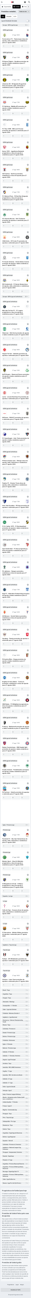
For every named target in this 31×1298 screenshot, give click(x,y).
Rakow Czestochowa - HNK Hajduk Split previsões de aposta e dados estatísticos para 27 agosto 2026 (15, 749)
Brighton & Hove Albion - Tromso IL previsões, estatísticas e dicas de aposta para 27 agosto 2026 (15, 683)
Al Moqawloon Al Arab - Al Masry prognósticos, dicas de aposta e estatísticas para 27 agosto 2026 (12, 885)
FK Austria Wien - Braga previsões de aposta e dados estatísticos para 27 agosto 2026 (14, 661)
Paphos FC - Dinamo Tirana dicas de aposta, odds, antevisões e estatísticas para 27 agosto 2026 (14, 484)
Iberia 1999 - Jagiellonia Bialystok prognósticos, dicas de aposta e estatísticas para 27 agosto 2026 (13, 153)
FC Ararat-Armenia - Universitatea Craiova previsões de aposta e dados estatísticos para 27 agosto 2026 (15, 263)
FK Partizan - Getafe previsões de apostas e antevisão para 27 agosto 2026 (15, 793)
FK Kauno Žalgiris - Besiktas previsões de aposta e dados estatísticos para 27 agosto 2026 (15, 63)
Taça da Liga (6, 950)
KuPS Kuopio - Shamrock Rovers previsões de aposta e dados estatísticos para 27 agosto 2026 (15, 376)
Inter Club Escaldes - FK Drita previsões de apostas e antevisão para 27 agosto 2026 (15, 506)
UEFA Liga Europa (7, 30)
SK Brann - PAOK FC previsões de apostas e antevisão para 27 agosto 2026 (15, 418)
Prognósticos (10, 1284)
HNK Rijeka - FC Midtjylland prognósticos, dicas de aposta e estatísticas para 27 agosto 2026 (15, 705)
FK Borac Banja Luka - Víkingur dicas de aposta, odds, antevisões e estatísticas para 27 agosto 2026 (15, 462)
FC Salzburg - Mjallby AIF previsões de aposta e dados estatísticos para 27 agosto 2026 (14, 108)
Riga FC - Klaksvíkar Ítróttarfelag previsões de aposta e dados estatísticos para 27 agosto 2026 (15, 595)
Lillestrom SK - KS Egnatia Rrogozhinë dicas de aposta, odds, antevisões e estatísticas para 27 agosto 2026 (14, 85)
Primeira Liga (6, 830)
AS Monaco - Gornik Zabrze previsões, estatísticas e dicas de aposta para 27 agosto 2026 (14, 617)
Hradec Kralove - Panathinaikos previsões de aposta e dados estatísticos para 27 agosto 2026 (15, 771)
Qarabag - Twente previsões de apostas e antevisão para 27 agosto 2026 (15, 639)
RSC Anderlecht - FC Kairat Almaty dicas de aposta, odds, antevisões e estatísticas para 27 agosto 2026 (15, 286)
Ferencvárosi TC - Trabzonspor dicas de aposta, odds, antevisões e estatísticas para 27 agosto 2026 (15, 40)
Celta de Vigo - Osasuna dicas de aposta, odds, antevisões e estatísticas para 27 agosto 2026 (15, 911)
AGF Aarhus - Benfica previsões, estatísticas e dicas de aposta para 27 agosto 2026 (14, 175)
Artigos (22, 1284)
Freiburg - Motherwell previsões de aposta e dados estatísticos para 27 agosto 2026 (15, 727)
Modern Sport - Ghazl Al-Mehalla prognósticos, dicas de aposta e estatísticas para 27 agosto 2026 (12, 863)
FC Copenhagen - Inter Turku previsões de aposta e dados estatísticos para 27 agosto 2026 (15, 440)
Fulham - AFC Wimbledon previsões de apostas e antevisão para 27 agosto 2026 (15, 959)
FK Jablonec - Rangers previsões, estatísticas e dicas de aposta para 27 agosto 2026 (14, 573)
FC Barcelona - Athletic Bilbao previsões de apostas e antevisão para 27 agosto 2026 (15, 934)
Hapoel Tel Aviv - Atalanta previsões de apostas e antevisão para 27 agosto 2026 (15, 354)
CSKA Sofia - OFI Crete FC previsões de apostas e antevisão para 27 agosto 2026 (15, 242)
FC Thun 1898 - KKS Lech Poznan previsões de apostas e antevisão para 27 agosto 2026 (15, 130)
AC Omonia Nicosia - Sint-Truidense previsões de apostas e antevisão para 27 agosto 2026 (15, 220)
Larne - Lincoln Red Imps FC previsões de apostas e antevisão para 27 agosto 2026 (15, 397)
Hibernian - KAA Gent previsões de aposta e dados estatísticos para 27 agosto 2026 (15, 334)
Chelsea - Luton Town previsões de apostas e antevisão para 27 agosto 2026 (15, 980)
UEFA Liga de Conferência (10, 301)
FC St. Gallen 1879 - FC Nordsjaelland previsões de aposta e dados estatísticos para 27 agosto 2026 (15, 528)
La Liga (5, 901)
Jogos (17, 1284)
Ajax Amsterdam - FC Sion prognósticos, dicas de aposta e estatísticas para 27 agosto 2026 (15, 550)
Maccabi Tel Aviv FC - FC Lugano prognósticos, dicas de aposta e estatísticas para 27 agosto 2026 (12, 312)
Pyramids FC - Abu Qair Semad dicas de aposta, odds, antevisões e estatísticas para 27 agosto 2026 (14, 840)
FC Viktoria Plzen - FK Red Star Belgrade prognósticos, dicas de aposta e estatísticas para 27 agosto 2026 (15, 197)
